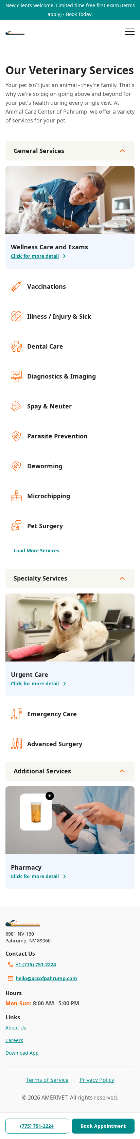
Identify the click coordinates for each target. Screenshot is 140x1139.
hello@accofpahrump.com (46, 978)
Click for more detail (35, 256)
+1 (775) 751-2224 (36, 964)
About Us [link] (15, 1027)
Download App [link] (22, 1053)
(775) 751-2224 (37, 1126)
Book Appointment (103, 1126)
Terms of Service (47, 1079)
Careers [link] (14, 1040)
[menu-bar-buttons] (130, 33)
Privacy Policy (97, 1079)
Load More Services (36, 550)
